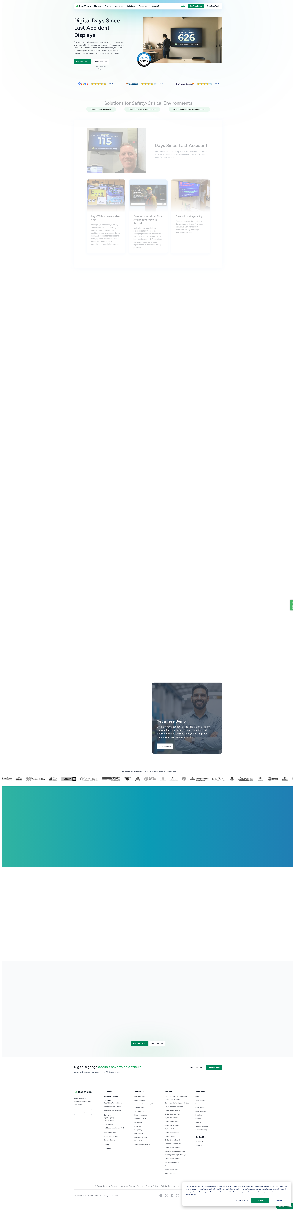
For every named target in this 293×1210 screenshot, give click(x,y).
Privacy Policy (190, 1195)
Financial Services (141, 1141)
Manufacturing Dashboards (175, 1151)
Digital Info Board (171, 1129)
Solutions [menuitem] (131, 6)
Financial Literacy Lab (173, 1144)
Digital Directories (171, 1118)
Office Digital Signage (172, 1158)
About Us (198, 1145)
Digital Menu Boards (172, 1132)
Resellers (198, 1115)
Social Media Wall (171, 1169)
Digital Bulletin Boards (172, 1110)
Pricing (106, 1144)
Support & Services (111, 1096)
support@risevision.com (82, 1101)
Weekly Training (201, 1130)
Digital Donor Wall (171, 1121)
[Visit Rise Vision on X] (166, 1195)
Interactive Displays (111, 1136)
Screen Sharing (109, 1140)
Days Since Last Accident (101, 109)
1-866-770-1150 (80, 1099)
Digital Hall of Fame (172, 1125)
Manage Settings (241, 1200)
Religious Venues (140, 1137)
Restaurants (138, 1133)
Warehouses (139, 1107)
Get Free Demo (196, 6)
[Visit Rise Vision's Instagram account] (177, 1195)
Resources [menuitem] (143, 6)
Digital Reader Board (172, 1140)
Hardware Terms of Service (131, 1186)
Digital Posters (170, 1136)
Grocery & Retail (140, 1119)
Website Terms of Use (170, 1186)
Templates (109, 1124)
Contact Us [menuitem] (155, 6)
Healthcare (138, 1126)
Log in (182, 6)
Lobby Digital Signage (172, 1147)
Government (138, 1122)
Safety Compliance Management (142, 109)
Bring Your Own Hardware (113, 1110)
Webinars (198, 1122)
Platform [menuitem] (97, 6)
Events (197, 1104)
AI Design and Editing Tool (114, 1128)
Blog (197, 1096)
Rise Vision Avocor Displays (113, 1103)
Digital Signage (109, 1118)
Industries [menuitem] (119, 6)
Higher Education (140, 1115)
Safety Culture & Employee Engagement (189, 109)
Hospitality (138, 1130)
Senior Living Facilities (142, 1144)
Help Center (78, 1104)
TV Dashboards (170, 1173)
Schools (168, 1166)
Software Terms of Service (106, 1186)
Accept (260, 1200)
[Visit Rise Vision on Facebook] (160, 1195)
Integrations (109, 1120)
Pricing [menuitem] (108, 6)
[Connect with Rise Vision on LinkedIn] (172, 1195)
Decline (279, 1200)
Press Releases (200, 1111)
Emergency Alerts (110, 1132)
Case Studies (200, 1100)
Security (198, 1119)
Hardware (107, 1100)
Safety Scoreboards (172, 1162)
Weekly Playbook (201, 1126)
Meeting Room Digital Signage (175, 1155)
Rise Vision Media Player (112, 1107)
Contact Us (199, 1142)
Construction (139, 1111)
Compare (107, 1148)
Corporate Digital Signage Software (177, 1103)
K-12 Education (139, 1096)
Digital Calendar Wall (172, 1114)
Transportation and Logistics (144, 1104)
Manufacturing (139, 1100)
